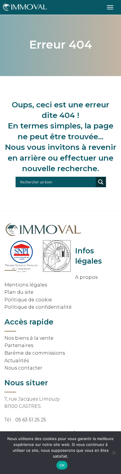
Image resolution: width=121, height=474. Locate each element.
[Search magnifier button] (101, 182)
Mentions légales (25, 285)
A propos (86, 277)
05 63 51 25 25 (30, 420)
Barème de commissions (34, 353)
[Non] (114, 453)
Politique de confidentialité (38, 307)
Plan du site (18, 292)
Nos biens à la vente (28, 338)
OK (62, 465)
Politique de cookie (28, 300)
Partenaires (18, 345)
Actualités (16, 360)
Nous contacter (23, 368)
